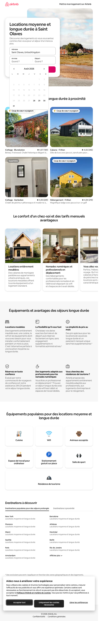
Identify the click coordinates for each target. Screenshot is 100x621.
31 (14, 106)
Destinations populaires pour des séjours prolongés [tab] (27, 508)
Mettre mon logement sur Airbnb (75, 4)
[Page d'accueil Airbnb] (11, 4)
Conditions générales (56, 616)
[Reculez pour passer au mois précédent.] (14, 69)
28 (34, 100)
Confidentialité (39, 616)
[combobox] (33, 52)
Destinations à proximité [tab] (63, 508)
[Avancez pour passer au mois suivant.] (44, 69)
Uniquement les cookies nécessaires (49, 603)
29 (39, 100)
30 (44, 100)
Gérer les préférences (79, 602)
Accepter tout (19, 602)
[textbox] (21, 61)
